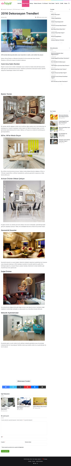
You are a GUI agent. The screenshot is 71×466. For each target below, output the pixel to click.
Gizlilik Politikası (39, 461)
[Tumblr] (20, 387)
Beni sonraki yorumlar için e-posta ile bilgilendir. (13, 447)
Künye (33, 461)
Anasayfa (4, 9)
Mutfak (19, 3)
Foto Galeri (51, 3)
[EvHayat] (6, 3)
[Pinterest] (27, 387)
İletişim (29, 461)
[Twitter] (13, 387)
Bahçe (31, 3)
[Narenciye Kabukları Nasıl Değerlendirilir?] (54, 117)
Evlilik (61, 3)
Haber (65, 3)
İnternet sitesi (28, 442)
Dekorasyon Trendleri (24, 381)
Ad (2, 436)
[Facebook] (6, 387)
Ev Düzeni (45, 3)
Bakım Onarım (37, 3)
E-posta (3, 442)
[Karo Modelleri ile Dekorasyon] (8, 402)
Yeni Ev (57, 3)
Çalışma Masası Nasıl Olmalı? (40, 406)
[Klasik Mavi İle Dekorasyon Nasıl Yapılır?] (24, 401)
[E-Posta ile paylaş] (42, 387)
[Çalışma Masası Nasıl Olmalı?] (40, 401)
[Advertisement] (24, 82)
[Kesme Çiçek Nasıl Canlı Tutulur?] (54, 129)
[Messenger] (34, 387)
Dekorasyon (25, 3)
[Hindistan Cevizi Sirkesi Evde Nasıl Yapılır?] (54, 141)
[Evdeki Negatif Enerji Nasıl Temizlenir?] (54, 123)
